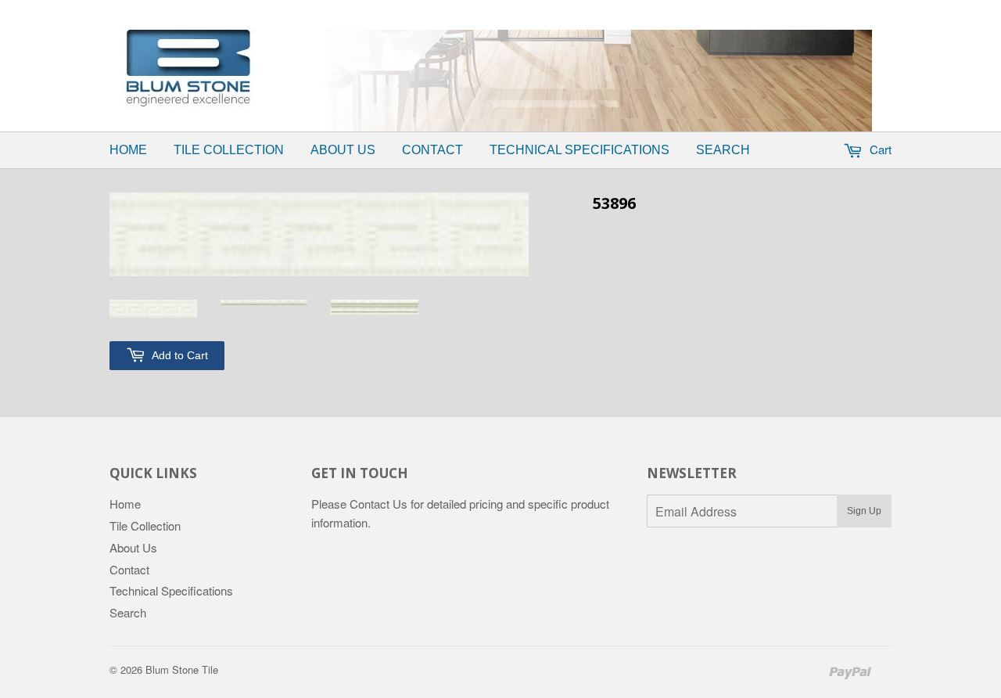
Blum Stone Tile (181, 669)
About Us (342, 150)
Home (128, 150)
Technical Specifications (579, 150)
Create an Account (613, 10)
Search (723, 150)
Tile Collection (229, 150)
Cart (879, 149)
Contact (432, 150)
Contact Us (378, 503)
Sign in (528, 10)
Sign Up (864, 511)
